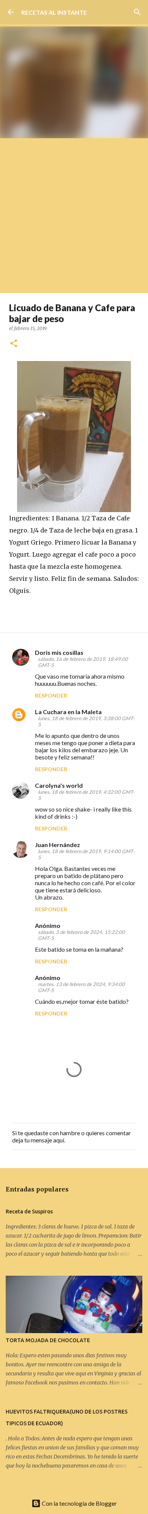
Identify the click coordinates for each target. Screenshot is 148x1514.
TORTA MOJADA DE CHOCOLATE (48, 1340)
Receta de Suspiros (29, 1211)
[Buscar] (137, 12)
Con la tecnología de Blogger (79, 1503)
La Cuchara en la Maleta (68, 711)
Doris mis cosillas (59, 652)
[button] (13, 344)
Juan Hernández (57, 844)
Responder (51, 695)
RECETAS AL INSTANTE (54, 12)
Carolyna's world (59, 785)
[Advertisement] (74, 215)
